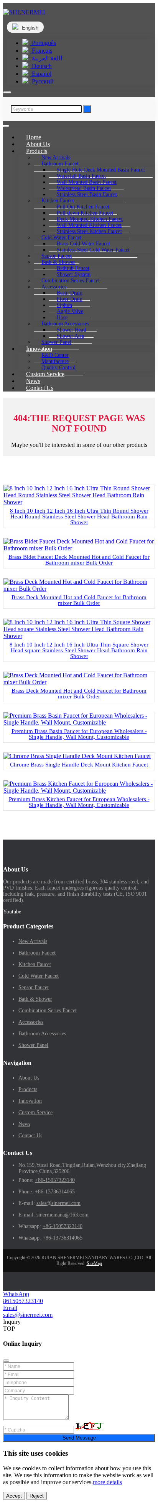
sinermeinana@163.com (62, 1215)
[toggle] (6, 126)
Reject (37, 1496)
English (29, 28)
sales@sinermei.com (58, 1203)
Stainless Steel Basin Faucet (87, 194)
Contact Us (39, 388)
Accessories (30, 1022)
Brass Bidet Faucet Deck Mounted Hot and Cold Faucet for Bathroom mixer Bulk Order (79, 560)
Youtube (12, 912)
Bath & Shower (35, 999)
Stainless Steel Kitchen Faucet (89, 231)
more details (107, 1482)
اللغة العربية (46, 58)
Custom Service (35, 1112)
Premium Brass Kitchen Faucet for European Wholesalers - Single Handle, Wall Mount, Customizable (79, 802)
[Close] (6, 1361)
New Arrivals (32, 941)
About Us (28, 1078)
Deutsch (41, 66)
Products (27, 1089)
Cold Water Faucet (38, 976)
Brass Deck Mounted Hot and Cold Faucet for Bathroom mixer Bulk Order (79, 600)
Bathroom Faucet (37, 953)
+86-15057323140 (55, 1180)
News (24, 1124)
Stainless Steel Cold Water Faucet (93, 250)
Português (43, 43)
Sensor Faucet (33, 987)
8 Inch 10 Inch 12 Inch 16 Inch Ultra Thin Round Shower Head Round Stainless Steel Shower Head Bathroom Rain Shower (79, 516)
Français (41, 50)
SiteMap (94, 1263)
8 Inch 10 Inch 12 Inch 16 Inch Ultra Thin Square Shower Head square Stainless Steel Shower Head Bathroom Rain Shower (79, 650)
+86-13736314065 (55, 1192)
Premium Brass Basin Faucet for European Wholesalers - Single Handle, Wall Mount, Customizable (79, 734)
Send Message (79, 1438)
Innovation (30, 1101)
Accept (14, 1496)
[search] (7, 92)
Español (40, 73)
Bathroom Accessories (42, 1033)
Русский (42, 81)
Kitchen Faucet (34, 964)
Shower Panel (33, 1045)
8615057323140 (23, 1301)
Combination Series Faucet (47, 1010)
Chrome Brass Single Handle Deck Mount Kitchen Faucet (79, 764)
